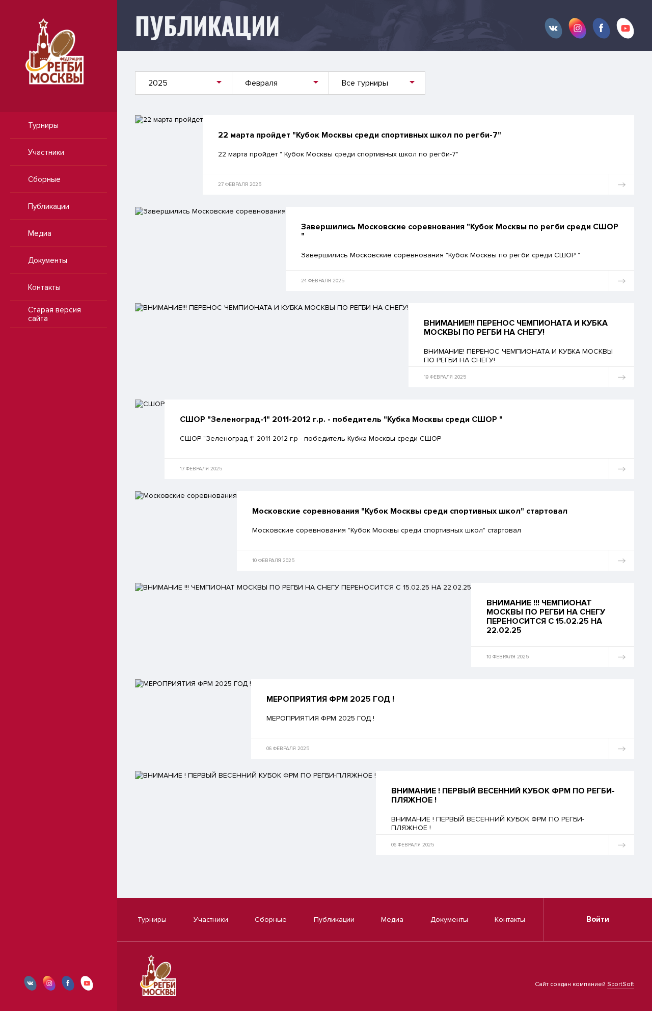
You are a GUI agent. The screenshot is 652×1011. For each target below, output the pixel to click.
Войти (597, 919)
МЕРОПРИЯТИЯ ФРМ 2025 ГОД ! (330, 699)
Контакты (44, 287)
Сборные (44, 179)
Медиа (39, 233)
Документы (47, 260)
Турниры (43, 125)
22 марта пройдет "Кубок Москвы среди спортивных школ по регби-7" (359, 135)
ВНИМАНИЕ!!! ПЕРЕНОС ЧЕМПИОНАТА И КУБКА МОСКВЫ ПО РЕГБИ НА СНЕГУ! (516, 327)
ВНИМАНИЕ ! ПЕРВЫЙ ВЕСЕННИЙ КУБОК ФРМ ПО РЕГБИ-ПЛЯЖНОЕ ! (503, 795)
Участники (46, 152)
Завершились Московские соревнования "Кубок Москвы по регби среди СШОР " (459, 231)
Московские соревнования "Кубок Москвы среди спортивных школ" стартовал (409, 511)
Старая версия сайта (54, 314)
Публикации (48, 206)
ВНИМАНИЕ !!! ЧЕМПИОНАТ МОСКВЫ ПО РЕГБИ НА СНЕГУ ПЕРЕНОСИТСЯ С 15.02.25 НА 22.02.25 (545, 616)
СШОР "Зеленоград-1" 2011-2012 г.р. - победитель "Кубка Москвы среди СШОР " (341, 419)
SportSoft (620, 984)
